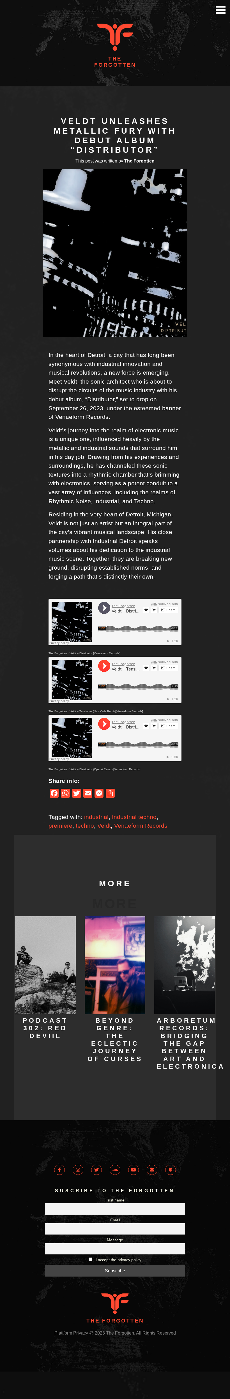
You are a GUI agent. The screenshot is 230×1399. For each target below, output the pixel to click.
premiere (60, 825)
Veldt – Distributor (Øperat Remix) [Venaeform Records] (105, 769)
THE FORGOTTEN (115, 62)
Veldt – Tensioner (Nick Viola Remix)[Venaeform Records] (106, 711)
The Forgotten (58, 653)
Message (115, 1240)
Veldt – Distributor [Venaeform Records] (95, 653)
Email (115, 1220)
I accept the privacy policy (118, 1260)
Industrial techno (134, 817)
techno (85, 825)
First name (115, 1200)
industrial (96, 817)
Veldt (104, 825)
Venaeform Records (140, 825)
